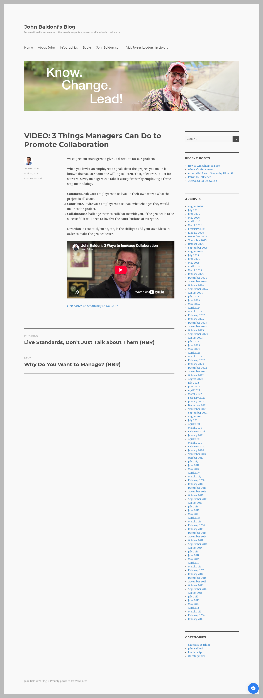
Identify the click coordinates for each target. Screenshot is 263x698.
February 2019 (196, 480)
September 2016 (197, 589)
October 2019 (195, 457)
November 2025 (197, 240)
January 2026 (196, 232)
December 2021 (197, 405)
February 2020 (196, 446)
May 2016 (193, 604)
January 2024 (196, 319)
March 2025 (195, 270)
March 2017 (194, 566)
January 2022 (196, 401)
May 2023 (194, 349)
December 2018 (197, 487)
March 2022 (195, 394)
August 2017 (195, 547)
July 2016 (193, 596)
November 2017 (197, 536)
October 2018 (195, 495)
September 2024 (198, 289)
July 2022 (193, 382)
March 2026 (195, 225)
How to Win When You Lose (204, 165)
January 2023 (196, 364)
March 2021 (195, 427)
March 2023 (195, 356)
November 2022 (197, 371)
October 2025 (196, 244)
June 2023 (194, 345)
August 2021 (195, 416)
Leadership (195, 652)
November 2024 (197, 281)
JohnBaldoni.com (108, 47)
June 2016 (193, 600)
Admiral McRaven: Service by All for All (210, 173)
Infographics (69, 47)
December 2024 (197, 277)
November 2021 (197, 409)
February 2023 (196, 360)
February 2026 (196, 229)
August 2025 (195, 251)
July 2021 (193, 420)
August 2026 (195, 206)
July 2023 (193, 341)
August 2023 (195, 337)
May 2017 (193, 559)
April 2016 (193, 607)
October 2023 (196, 330)
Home (28, 47)
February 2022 (196, 397)
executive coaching (199, 644)
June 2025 (194, 259)
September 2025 (198, 247)
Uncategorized (33, 178)
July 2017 (193, 551)
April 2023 (194, 352)
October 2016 (195, 585)
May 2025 (193, 262)
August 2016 (195, 592)
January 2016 (195, 619)
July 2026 (193, 210)
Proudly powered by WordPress (68, 681)
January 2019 (195, 484)
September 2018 (197, 499)
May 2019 (193, 469)
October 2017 (195, 540)
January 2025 (196, 274)
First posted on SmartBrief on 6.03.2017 (92, 306)
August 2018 (195, 502)
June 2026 (194, 214)
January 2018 (195, 529)
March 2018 (194, 521)
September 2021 (197, 412)
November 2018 (197, 491)
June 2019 (193, 465)
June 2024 (194, 300)
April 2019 (193, 472)
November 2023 (197, 326)
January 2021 (195, 435)
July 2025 (193, 255)
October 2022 (196, 375)
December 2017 (197, 532)
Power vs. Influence (199, 177)
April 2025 (194, 266)
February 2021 (196, 431)
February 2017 (196, 570)
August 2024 (195, 292)
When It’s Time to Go (200, 169)
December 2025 (197, 236)
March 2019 (194, 476)
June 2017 (193, 555)
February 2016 (196, 615)
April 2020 (194, 439)
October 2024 (196, 285)
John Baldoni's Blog (50, 27)
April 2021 (194, 424)
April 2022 (194, 390)
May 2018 (193, 514)
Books (87, 47)
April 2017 (193, 562)
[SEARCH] (236, 139)
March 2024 (195, 311)
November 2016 (197, 581)
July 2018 (193, 506)
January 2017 (195, 574)
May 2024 (194, 304)
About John (46, 47)
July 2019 (193, 461)
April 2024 (194, 307)
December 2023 (197, 322)
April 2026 (194, 221)
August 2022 (195, 379)
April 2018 (194, 517)
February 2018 (196, 525)
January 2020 (196, 450)
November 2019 (197, 454)
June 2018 (193, 510)
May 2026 (194, 217)
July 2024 (193, 296)
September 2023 (198, 334)
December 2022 (197, 367)
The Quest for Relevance (202, 180)
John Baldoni (31, 168)
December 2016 (197, 577)
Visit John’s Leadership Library (147, 47)
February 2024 (196, 315)
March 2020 (195, 442)
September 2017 (197, 544)
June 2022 (194, 386)
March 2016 (194, 611)
